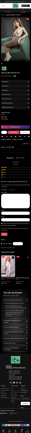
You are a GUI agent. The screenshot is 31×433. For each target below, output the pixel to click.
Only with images (7, 243)
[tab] (10, 157)
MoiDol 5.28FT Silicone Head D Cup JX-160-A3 (22, 278)
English (26, 5)
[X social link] (7, 147)
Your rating (4, 189)
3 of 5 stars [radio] (12, 189)
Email (3, 217)
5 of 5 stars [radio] (14, 189)
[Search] (3, 5)
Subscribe (25, 403)
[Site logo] (15, 5)
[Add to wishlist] (13, 257)
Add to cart (14, 132)
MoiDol (2, 279)
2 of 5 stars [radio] (11, 189)
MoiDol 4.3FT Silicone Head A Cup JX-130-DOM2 (8, 278)
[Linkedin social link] (11, 147)
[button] (15, 127)
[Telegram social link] (13, 147)
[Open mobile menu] (1, 5)
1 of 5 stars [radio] (9, 189)
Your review (4, 192)
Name (3, 210)
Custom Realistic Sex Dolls (13, 15)
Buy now (25, 132)
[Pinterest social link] (9, 147)
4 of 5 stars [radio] (13, 189)
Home (2, 15)
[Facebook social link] (5, 147)
